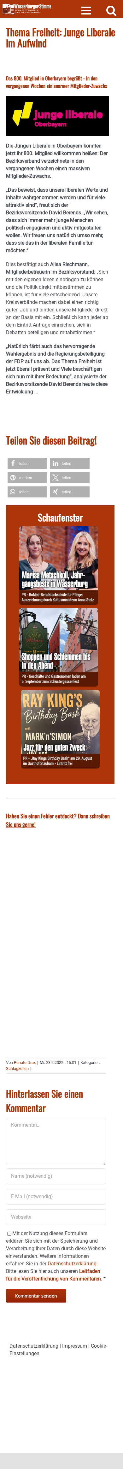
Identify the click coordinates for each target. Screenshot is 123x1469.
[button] (27, 463)
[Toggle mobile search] (111, 10)
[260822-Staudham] (60, 693)
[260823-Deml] (58, 611)
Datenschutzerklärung (33, 1346)
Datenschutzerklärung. (73, 1264)
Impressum (74, 1346)
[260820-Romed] (58, 530)
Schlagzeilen (17, 1068)
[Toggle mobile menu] (86, 10)
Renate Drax (25, 1062)
